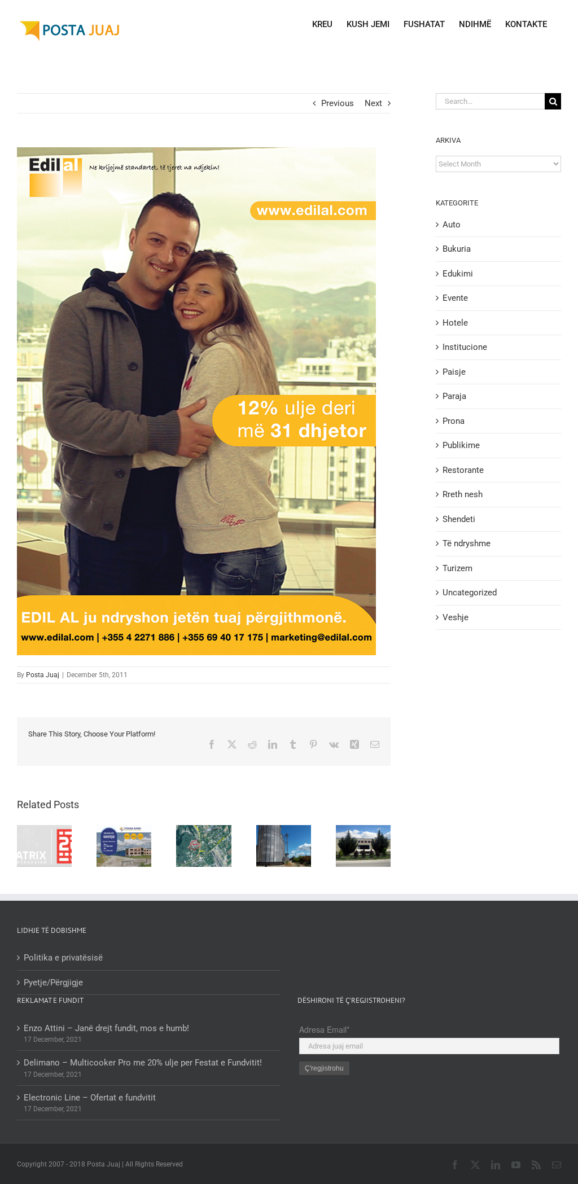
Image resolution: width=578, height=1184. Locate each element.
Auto (452, 225)
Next (373, 103)
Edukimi (458, 274)
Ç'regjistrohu (324, 1068)
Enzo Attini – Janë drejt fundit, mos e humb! (106, 1028)
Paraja (454, 396)
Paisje (454, 372)
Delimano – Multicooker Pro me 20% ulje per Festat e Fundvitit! (143, 1063)
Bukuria (457, 249)
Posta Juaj (42, 675)
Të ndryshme (467, 543)
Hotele (455, 323)
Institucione (465, 347)
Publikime (461, 445)
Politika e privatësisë (63, 958)
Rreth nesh (463, 494)
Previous (337, 103)
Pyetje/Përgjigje (53, 982)
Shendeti (459, 519)
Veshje (455, 617)
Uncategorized (470, 592)
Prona (454, 421)
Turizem (457, 568)
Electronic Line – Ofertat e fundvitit (90, 1098)
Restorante (463, 470)
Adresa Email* (324, 1029)
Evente (455, 298)
